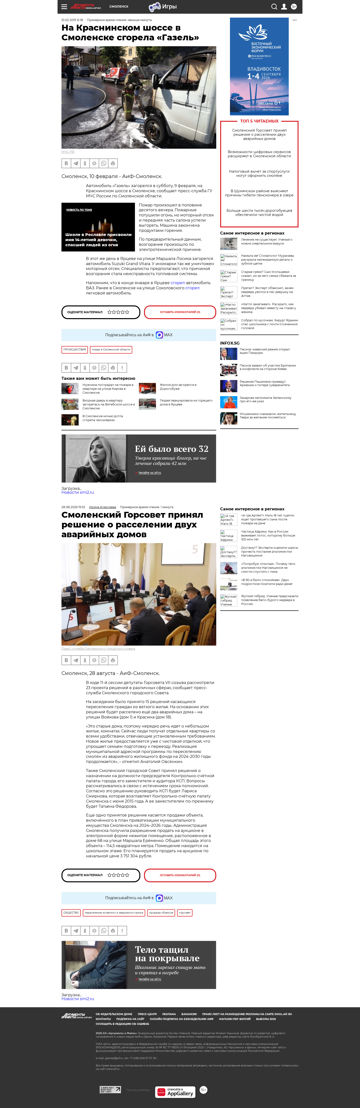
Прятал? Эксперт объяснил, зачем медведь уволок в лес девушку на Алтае (267, 292)
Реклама (169, 1014)
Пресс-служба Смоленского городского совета (98, 648)
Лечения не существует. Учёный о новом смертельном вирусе (266, 241)
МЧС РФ (67, 152)
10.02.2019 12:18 (72, 20)
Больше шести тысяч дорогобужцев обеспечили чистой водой (259, 213)
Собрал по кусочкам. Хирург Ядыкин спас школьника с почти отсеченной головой (269, 324)
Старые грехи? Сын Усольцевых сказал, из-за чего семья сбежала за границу (268, 275)
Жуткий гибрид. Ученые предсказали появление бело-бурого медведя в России (269, 600)
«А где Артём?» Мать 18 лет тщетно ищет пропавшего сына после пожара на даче (267, 519)
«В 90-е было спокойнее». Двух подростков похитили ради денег (267, 582)
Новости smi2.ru (77, 492)
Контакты (103, 1019)
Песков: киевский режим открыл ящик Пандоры (265, 351)
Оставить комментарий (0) (180, 312)
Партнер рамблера (138, 1089)
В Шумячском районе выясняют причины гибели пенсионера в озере (259, 193)
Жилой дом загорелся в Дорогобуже (178, 387)
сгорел (178, 282)
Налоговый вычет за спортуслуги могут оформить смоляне (259, 173)
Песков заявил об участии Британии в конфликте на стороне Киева (268, 367)
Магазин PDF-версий (235, 1019)
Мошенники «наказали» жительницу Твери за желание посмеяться (268, 415)
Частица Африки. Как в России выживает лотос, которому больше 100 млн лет (268, 535)
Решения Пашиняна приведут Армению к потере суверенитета (265, 383)
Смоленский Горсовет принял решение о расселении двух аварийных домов (259, 134)
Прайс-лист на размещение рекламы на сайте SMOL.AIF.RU (247, 1014)
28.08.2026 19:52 (73, 507)
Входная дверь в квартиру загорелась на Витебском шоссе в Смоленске (109, 404)
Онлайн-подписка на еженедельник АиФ (182, 1019)
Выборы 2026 (266, 1019)
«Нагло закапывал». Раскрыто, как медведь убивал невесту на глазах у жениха (268, 308)
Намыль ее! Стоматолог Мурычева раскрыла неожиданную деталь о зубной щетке (267, 259)
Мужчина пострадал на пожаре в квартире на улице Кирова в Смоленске (108, 388)
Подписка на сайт (130, 1019)
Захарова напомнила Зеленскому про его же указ (265, 399)
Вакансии (189, 1014)
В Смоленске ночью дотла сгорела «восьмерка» (103, 418)
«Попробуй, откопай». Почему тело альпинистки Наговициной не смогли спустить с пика (268, 567)
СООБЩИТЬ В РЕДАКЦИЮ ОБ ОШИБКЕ (122, 1024)
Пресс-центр (147, 1014)
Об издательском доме (114, 1014)
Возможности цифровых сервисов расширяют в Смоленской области (259, 154)
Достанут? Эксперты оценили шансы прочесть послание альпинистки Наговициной (269, 551)
